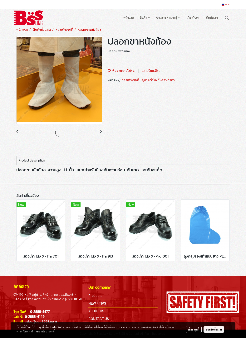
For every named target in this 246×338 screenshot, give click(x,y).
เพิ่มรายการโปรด (123, 71)
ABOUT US (96, 311)
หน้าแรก (128, 17)
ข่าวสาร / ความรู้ (167, 17)
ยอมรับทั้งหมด (214, 329)
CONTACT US (98, 319)
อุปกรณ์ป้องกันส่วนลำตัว (158, 80)
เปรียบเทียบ (152, 71)
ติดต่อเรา (212, 17)
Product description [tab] (31, 160)
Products (95, 296)
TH (226, 4)
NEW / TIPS (97, 303)
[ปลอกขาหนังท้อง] (59, 80)
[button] (227, 18)
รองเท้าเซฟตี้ (131, 80)
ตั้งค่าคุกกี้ (193, 329)
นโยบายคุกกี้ (48, 331)
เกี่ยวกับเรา (193, 17)
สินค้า (144, 17)
